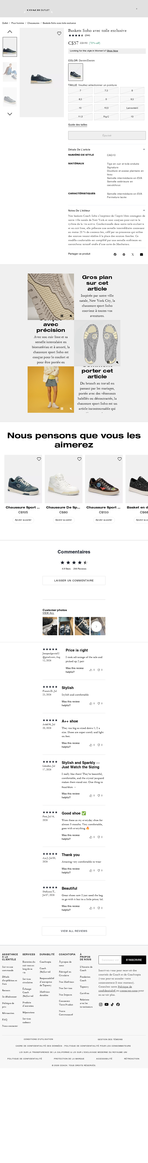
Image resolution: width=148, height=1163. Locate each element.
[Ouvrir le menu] (141, 8)
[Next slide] (96, 626)
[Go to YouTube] (106, 1005)
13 (132, 116)
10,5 (106, 108)
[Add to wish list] (59, 33)
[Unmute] (71, 316)
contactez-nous (129, 990)
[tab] (38, 10)
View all (48, 613)
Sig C (106, 116)
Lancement (132, 108)
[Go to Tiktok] (112, 1005)
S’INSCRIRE (134, 959)
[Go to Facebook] (118, 1005)
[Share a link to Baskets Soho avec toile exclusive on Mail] (141, 254)
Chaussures (33, 23)
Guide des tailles (77, 124)
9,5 (132, 99)
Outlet (5, 23)
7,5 (106, 90)
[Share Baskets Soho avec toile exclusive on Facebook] (115, 254)
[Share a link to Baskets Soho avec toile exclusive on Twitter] (132, 254)
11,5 (80, 116)
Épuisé (107, 135)
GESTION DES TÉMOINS (110, 1039)
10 (80, 108)
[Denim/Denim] (75, 72)
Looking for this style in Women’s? (94, 51)
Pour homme (17, 23)
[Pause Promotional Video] (62, 316)
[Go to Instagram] (101, 1005)
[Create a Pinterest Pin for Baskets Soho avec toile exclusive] (124, 254)
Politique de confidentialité (115, 988)
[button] (10, 47)
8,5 (80, 99)
